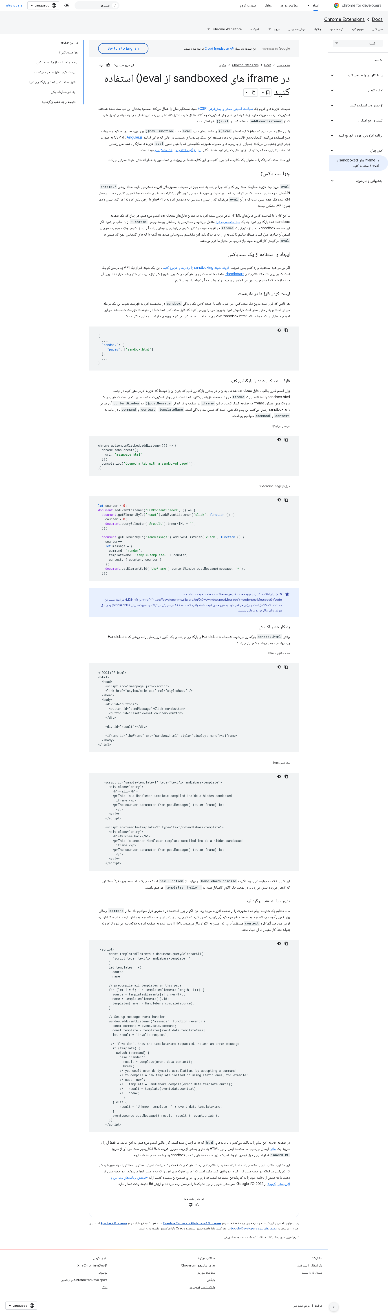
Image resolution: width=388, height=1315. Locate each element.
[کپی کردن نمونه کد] (286, 330)
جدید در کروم (248, 5)
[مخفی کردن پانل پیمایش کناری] (333, 1306)
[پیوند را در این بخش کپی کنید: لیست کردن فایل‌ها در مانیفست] (233, 294)
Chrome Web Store (227, 29)
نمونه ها (254, 29)
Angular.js (135, 137)
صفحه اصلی (283, 65)
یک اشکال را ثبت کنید (309, 1265)
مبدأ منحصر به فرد (228, 222)
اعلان (273, 1149)
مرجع (277, 29)
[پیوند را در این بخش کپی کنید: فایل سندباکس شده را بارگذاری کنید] (225, 381)
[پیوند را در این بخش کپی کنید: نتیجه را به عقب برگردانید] (241, 901)
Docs (377, 19)
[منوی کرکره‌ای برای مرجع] (268, 29)
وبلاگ (268, 5)
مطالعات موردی (289, 5)
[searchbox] (358, 43)
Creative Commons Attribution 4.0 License (192, 1223)
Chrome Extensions (344, 19)
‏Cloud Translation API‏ (219, 48)
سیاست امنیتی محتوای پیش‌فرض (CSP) (225, 108)
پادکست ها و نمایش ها (202, 1287)
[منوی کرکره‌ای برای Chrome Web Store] (207, 29)
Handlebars (234, 274)
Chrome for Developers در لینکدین (84, 1280)
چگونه (317, 29)
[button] (361, 75)
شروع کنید (357, 29)
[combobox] (97, 5)
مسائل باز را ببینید (312, 1273)
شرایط (318, 1305)
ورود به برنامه (13, 5)
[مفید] (108, 65)
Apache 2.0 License (114, 1223)
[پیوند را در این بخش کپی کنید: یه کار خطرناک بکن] (254, 627)
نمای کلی (377, 29)
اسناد (316, 5)
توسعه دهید (336, 29)
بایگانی (211, 1280)
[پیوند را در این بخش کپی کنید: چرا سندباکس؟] (255, 174)
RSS (104, 1287)
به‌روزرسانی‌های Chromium (198, 1265)
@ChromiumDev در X (92, 1265)
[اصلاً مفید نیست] (101, 65)
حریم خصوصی (301, 1305)
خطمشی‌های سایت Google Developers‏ (253, 1228)
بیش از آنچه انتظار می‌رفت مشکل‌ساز (178, 150)
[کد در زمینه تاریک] (279, 330)
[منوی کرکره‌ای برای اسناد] (307, 5)
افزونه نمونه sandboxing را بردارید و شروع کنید (196, 267)
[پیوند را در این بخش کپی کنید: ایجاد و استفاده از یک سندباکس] (223, 254)
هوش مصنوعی (297, 29)
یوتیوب (102, 1273)
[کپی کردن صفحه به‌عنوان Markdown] (254, 92)
